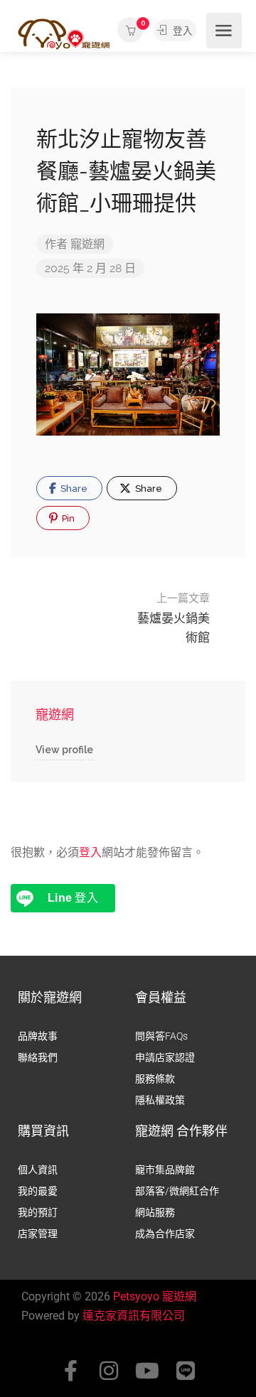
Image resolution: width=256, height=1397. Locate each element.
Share (72, 488)
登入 (181, 30)
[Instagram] (109, 1371)
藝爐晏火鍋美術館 (173, 618)
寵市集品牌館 (165, 1169)
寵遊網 (87, 244)
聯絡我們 (38, 1057)
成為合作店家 (165, 1233)
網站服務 (155, 1212)
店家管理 (38, 1233)
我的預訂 (38, 1212)
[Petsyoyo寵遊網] (64, 33)
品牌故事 (38, 1036)
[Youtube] (147, 1371)
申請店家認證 (165, 1057)
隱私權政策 (160, 1100)
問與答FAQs (161, 1036)
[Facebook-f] (70, 1371)
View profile (64, 749)
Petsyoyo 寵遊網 (154, 1296)
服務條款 (155, 1078)
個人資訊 (38, 1169)
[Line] (185, 1371)
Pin (67, 518)
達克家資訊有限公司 (133, 1315)
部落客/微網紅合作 (177, 1191)
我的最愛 (38, 1191)
